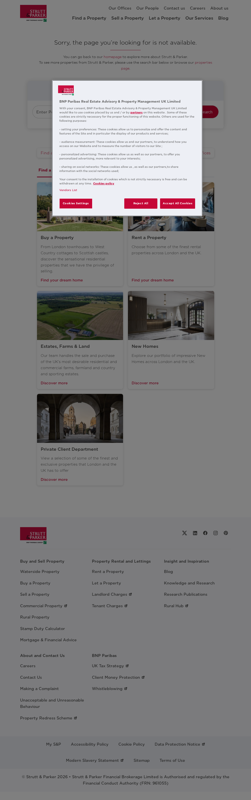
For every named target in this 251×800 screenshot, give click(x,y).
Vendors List (68, 190)
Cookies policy (103, 183)
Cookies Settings (76, 203)
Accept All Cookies (177, 203)
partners (136, 112)
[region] (127, 148)
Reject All (140, 203)
